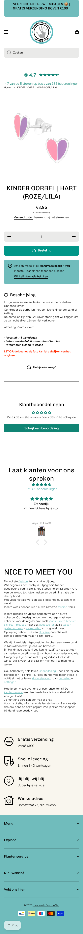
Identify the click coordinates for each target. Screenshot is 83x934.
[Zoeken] (7, 53)
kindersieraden (41, 678)
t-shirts (8, 624)
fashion (23, 581)
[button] (38, 542)
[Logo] (41, 31)
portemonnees (13, 628)
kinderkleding (47, 671)
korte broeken (68, 621)
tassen (67, 624)
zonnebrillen (33, 628)
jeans (52, 621)
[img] (41, 485)
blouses (21, 624)
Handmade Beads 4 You (46, 905)
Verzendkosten (23, 217)
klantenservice (13, 692)
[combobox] (41, 53)
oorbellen (65, 678)
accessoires (47, 624)
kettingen (10, 682)
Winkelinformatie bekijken (31, 276)
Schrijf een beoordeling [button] (41, 428)
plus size (44, 632)
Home (7, 87)
